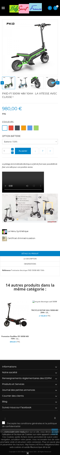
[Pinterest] (50, 151)
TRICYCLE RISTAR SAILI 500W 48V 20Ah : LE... (44, 311)
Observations (30, 264)
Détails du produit (30, 253)
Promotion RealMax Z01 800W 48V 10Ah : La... (15, 337)
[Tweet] (43, 151)
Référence (6, 270)
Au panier (23, 151)
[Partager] (35, 151)
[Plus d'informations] (22, 345)
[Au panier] (7, 345)
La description (30, 259)
